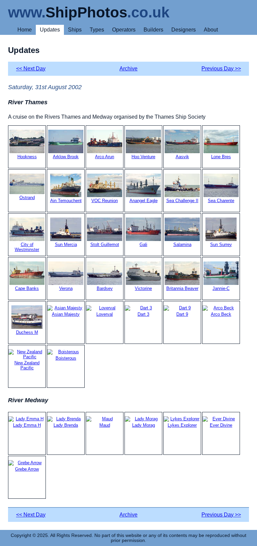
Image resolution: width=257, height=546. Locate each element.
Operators (124, 30)
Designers (183, 30)
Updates (50, 30)
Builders (153, 30)
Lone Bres (221, 156)
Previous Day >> (221, 68)
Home (24, 30)
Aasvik (182, 156)
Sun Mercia (66, 244)
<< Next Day (31, 68)
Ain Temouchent (66, 200)
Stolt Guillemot (104, 244)
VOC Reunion (104, 200)
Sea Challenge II (182, 200)
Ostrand (27, 197)
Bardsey (105, 288)
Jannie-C (221, 288)
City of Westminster (27, 247)
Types (97, 30)
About (211, 30)
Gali (143, 244)
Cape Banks (27, 288)
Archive (128, 68)
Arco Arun (104, 156)
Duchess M (27, 332)
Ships (75, 30)
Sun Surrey (221, 244)
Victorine (143, 288)
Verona (66, 288)
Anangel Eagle (144, 200)
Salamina (182, 244)
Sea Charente (221, 200)
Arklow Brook (66, 156)
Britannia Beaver (182, 288)
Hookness (27, 156)
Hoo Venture (143, 156)
